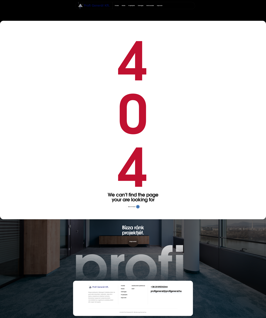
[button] (133, 241)
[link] (133, 267)
